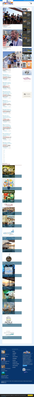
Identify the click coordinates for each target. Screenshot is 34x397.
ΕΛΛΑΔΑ (24, 10)
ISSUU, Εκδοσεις (15, 365)
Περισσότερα (3, 396)
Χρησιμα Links (15, 362)
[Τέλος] (4, 161)
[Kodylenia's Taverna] (8, 283)
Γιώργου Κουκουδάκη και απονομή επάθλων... (7, 69)
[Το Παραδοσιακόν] (8, 171)
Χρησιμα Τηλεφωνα (16, 363)
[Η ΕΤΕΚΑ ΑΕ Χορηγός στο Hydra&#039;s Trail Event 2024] (7, 109)
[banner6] (27, 94)
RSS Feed (14, 367)
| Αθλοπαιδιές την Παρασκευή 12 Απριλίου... (7, 87)
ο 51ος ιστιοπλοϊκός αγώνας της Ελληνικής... (7, 138)
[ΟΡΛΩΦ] (27, 55)
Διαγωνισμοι (15, 358)
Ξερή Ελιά (4, 200)
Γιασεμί (4, 299)
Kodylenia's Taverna (5, 287)
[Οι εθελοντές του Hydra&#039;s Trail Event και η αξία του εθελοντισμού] (7, 75)
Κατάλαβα (30, 395)
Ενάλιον (4, 274)
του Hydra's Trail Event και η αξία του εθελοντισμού (7, 78)
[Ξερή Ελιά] (8, 196)
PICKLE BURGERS (5, 324)
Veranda (4, 212)
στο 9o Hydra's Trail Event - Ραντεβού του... (7, 25)
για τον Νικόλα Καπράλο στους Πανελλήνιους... (7, 47)
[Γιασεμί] (8, 295)
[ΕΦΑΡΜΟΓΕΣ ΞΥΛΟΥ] (27, 65)
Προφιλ (14, 351)
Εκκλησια (24, 34)
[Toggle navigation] (3, 5)
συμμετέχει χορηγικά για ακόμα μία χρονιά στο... (7, 120)
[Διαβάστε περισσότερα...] (8, 27)
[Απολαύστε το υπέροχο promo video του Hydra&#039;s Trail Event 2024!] (7, 143)
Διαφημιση (14, 353)
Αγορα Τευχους (15, 356)
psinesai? (4, 262)
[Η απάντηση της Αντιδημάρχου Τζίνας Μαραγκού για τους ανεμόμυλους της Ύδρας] (25, 21)
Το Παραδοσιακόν (5, 175)
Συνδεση (30, 2)
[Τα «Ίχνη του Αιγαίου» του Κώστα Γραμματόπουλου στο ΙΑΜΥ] (25, 13)
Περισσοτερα (24, 365)
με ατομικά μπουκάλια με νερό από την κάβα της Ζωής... (7, 96)
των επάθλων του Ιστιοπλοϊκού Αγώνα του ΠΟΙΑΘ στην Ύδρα (7, 128)
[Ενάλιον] (8, 270)
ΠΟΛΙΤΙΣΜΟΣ (25, 17)
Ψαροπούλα (4, 237)
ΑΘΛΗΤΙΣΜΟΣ (5, 27)
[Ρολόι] (8, 221)
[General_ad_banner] (27, 72)
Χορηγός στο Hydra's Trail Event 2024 (7, 111)
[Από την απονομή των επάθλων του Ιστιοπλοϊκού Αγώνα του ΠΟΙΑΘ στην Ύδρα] (7, 125)
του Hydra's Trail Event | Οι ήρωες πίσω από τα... (7, 105)
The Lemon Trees (5, 187)
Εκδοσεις (14, 360)
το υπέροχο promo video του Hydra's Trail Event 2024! (6, 146)
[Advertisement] (22, 3)
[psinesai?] (8, 258)
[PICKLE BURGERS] (8, 320)
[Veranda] (8, 208)
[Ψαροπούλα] (8, 233)
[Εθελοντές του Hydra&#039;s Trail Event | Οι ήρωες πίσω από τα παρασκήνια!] (7, 101)
